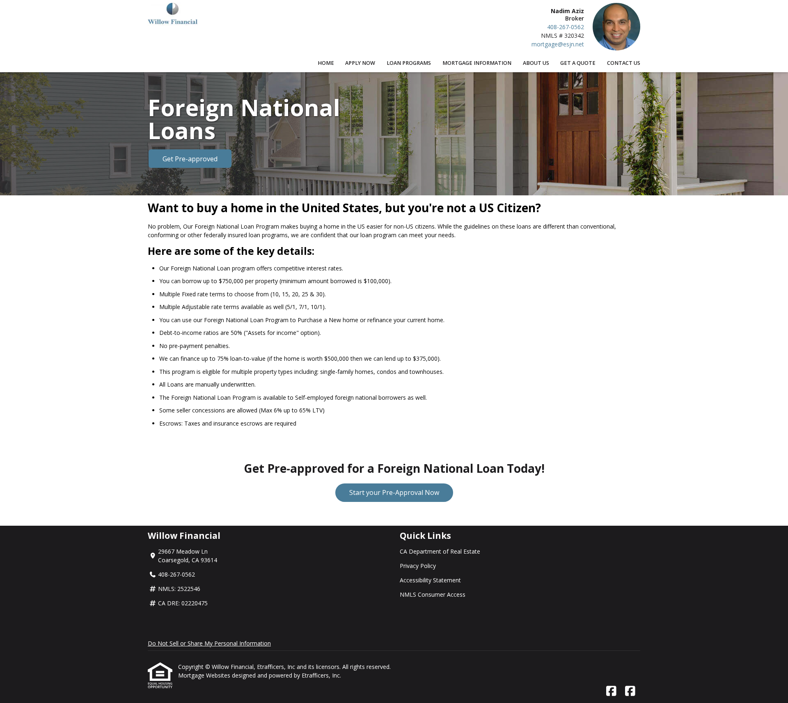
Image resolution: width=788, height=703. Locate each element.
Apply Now (360, 63)
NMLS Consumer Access (432, 594)
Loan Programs (409, 63)
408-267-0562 (565, 27)
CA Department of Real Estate (440, 551)
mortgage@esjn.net (557, 44)
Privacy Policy (418, 566)
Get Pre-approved (190, 158)
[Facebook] (611, 691)
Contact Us (623, 63)
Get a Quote (578, 63)
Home (326, 63)
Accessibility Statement (430, 580)
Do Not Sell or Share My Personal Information (209, 643)
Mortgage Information (476, 63)
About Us (536, 63)
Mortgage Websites (205, 675)
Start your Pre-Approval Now (394, 492)
